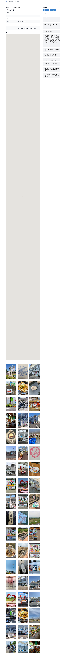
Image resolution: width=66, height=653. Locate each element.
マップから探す (17, 1)
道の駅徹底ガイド (8, 7)
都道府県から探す (11, 1)
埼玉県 (14, 7)
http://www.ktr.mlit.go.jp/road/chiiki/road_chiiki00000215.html (27, 28)
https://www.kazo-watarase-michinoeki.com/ (24, 26)
